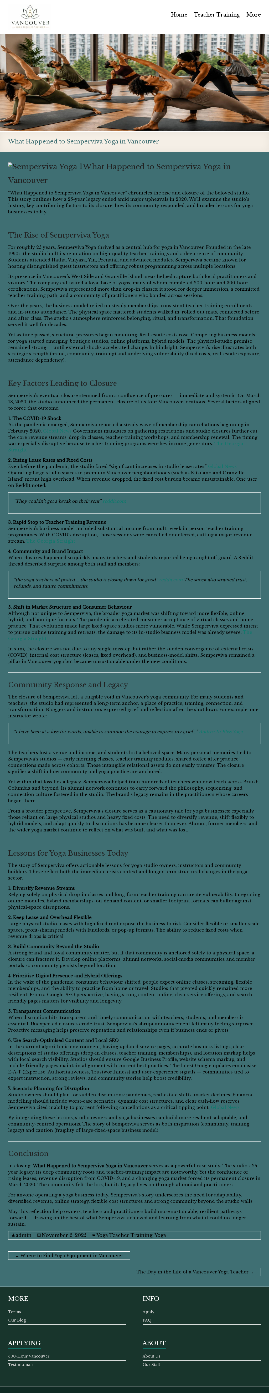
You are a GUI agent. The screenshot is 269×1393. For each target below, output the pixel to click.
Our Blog (17, 1320)
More (253, 15)
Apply (148, 1311)
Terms (14, 1311)
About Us (151, 1356)
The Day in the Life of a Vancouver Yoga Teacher (195, 1271)
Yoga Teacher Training (124, 1235)
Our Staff (151, 1364)
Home (179, 15)
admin (24, 1235)
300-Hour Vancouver (29, 1356)
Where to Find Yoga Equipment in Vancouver (69, 1255)
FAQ (147, 1320)
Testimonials (20, 1364)
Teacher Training (217, 15)
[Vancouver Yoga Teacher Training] (29, 6)
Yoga (160, 1235)
